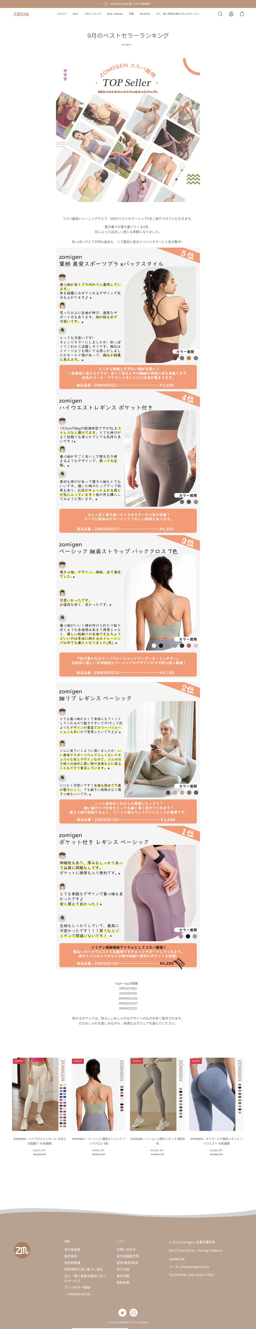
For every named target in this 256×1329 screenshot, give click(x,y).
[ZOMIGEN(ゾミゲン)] (21, 14)
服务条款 (70, 1256)
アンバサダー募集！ (78, 1287)
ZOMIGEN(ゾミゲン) (128, 1322)
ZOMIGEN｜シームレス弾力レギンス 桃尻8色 (157, 1141)
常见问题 (123, 1276)
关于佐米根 (72, 1250)
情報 (67, 1241)
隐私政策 (123, 1282)
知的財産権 (72, 1263)
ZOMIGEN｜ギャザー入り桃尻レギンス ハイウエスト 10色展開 (216, 1141)
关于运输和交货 (128, 1256)
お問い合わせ (126, 1250)
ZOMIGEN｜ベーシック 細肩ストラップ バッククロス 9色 (98, 1141)
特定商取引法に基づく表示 (83, 1269)
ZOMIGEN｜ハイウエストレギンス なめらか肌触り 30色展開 (39, 1141)
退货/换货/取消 (127, 1263)
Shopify (144, 1322)
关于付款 (123, 1269)
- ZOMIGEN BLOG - (78, 1294)
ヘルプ (120, 1241)
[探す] (220, 14)
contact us (177, 1259)
